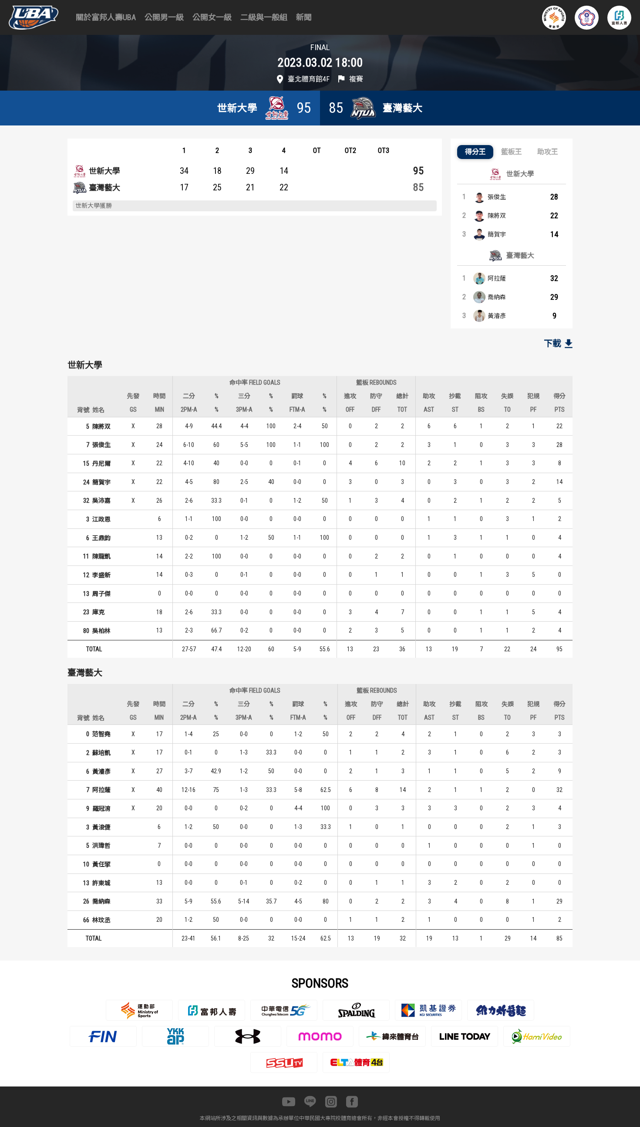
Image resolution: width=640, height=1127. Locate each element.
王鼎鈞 (101, 538)
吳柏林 (101, 630)
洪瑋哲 (101, 845)
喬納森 (497, 297)
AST (429, 409)
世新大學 (104, 171)
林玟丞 (101, 920)
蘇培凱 (101, 752)
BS (481, 409)
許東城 (101, 883)
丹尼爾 (101, 463)
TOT (402, 409)
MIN (159, 409)
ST (455, 409)
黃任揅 (101, 864)
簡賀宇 (497, 234)
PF (533, 409)
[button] (475, 152)
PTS (560, 409)
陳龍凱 (101, 556)
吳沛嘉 (101, 500)
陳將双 (497, 215)
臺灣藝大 (104, 187)
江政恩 (101, 519)
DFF (376, 409)
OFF (350, 409)
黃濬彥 (497, 315)
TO (507, 409)
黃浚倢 (101, 827)
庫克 (98, 612)
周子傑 (101, 593)
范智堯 (101, 734)
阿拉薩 (497, 278)
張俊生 (497, 196)
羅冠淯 (101, 808)
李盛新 (101, 575)
